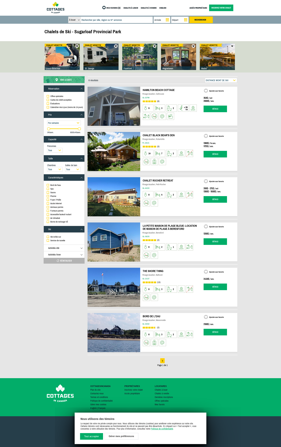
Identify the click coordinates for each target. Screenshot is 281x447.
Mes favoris (160, 404)
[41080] (178, 59)
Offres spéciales (162, 400)
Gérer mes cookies (98, 404)
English (93, 408)
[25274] (101, 59)
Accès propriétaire (132, 393)
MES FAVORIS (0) (113, 8)
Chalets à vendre (162, 393)
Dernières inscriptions (164, 397)
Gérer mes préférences (121, 436)
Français (102, 408)
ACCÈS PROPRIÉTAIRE (198, 8)
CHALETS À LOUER (131, 8)
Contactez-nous (97, 393)
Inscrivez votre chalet (133, 389)
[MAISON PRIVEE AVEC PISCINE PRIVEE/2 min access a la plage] (62, 59)
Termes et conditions (99, 397)
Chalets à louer (161, 389)
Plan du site (95, 389)
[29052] (139, 59)
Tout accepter (91, 436)
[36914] (217, 59)
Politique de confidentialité (101, 400)
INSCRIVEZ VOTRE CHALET (221, 8)
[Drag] (48, 128)
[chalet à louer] (55, 12)
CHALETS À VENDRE (149, 8)
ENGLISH (162, 8)
